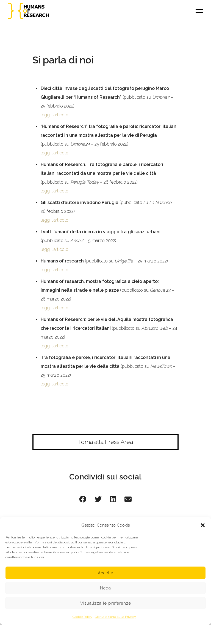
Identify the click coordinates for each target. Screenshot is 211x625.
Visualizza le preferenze (105, 603)
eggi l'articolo (55, 269)
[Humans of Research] (28, 11)
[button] (203, 525)
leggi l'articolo (54, 114)
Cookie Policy (82, 617)
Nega (105, 588)
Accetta (105, 572)
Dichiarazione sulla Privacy (115, 617)
